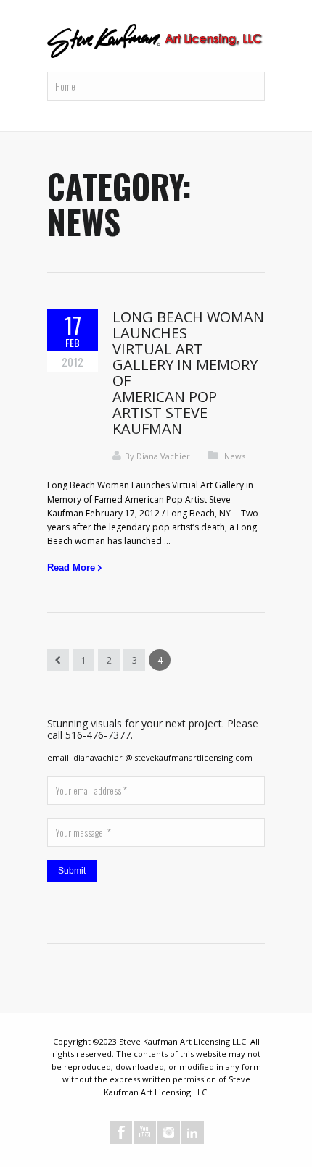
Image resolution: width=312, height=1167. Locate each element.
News (234, 456)
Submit (72, 871)
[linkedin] (192, 1132)
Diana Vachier (163, 456)
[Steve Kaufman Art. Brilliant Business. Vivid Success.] (156, 42)
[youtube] (145, 1132)
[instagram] (168, 1132)
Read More (71, 567)
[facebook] (121, 1132)
